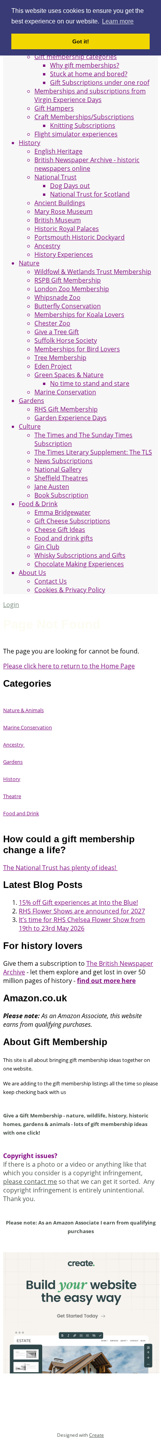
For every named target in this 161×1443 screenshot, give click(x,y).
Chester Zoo (52, 323)
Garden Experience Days (70, 418)
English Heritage (58, 151)
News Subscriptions (63, 461)
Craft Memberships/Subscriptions (84, 117)
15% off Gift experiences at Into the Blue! (78, 902)
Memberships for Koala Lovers (79, 314)
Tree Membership (60, 357)
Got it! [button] (80, 41)
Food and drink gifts (63, 538)
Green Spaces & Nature (69, 375)
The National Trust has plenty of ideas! (60, 867)
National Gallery (58, 469)
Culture (30, 426)
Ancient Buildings (59, 203)
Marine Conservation (65, 392)
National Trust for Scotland (90, 194)
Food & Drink (38, 504)
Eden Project (53, 366)
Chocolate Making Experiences (79, 564)
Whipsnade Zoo (57, 297)
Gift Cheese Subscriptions (72, 521)
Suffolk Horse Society (65, 340)
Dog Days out (70, 185)
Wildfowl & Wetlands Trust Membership (92, 271)
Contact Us (50, 581)
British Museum (57, 220)
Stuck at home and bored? (88, 74)
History (29, 142)
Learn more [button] (118, 21)
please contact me (30, 1181)
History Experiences (63, 254)
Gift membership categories (75, 56)
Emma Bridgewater (62, 512)
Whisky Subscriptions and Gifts (79, 555)
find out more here (106, 980)
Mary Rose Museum (63, 211)
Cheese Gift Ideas (59, 529)
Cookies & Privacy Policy (69, 589)
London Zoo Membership (71, 289)
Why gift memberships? (84, 65)
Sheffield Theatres (61, 478)
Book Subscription (61, 495)
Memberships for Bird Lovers (77, 349)
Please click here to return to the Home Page (69, 666)
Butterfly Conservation (67, 306)
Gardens (31, 400)
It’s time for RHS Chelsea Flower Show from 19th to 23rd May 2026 (82, 924)
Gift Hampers (54, 108)
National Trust (55, 177)
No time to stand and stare (89, 383)
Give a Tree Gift (56, 332)
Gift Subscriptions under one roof (99, 82)
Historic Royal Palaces (66, 228)
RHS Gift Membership (66, 409)
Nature (29, 263)
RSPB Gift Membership (67, 280)
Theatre (12, 796)
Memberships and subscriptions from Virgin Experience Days (90, 95)
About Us (32, 572)
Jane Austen (51, 486)
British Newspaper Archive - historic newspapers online (87, 164)
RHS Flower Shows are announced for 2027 (82, 911)
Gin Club (46, 546)
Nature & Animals (23, 710)
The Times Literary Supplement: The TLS (93, 452)
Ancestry (47, 246)
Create (96, 1435)
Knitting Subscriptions (82, 125)
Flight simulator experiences (76, 134)
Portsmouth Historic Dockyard (79, 237)
